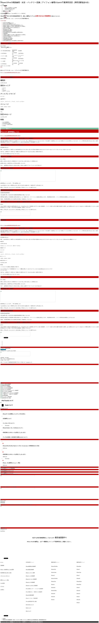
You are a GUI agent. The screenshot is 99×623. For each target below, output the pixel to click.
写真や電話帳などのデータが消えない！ (11, 27)
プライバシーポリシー (9, 9)
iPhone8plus (79, 566)
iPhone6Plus (79, 584)
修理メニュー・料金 (4, 580)
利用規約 (12, 621)
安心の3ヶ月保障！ (7, 28)
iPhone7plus (79, 572)
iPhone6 (78, 587)
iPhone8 (78, 569)
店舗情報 (2, 565)
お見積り (2, 589)
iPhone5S (78, 590)
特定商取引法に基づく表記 (10, 8)
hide (5, 20)
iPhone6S (78, 578)
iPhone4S (78, 599)
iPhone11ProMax (54, 578)
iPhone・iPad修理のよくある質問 (11, 7)
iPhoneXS (53, 596)
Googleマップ (29, 362)
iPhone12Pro (53, 569)
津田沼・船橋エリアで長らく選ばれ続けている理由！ (14, 26)
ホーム (1, 562)
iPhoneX (52, 599)
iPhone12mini (53, 572)
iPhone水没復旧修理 (30, 595)
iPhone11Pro (53, 581)
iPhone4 (78, 602)
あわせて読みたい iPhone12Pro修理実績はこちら (13, 25)
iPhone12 (53, 575)
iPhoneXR (53, 593)
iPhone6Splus (79, 581)
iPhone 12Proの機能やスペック (9, 23)
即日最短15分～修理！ (8, 29)
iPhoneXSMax (54, 590)
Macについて (28, 611)
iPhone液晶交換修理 (30, 569)
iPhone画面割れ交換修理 (31, 566)
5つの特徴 (2, 583)
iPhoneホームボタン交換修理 (32, 585)
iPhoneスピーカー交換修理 (31, 579)
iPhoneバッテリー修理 (30, 572)
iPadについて (28, 607)
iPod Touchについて (30, 604)
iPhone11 (53, 584)
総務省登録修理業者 (7, 31)
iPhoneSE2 (53, 587)
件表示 (4, 45)
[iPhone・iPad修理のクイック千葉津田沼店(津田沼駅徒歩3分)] (13, 1)
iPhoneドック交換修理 (30, 575)
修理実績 (5, 33)
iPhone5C (78, 593)
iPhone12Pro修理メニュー (8, 22)
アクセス (2, 586)
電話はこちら (3, 349)
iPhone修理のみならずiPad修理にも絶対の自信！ (13, 32)
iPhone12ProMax (54, 566)
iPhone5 (78, 596)
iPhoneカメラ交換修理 (30, 582)
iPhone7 (78, 575)
